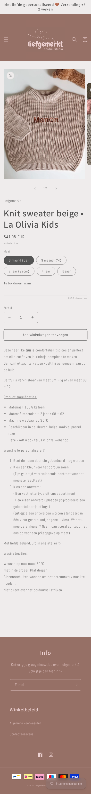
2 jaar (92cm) (19, 271)
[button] (6, 39)
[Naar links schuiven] (35, 188)
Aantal (8, 308)
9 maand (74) (51, 260)
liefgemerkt (40, 785)
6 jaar (66, 271)
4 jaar (46, 271)
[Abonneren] (75, 685)
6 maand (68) (19, 260)
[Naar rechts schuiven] (56, 188)
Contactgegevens (21, 734)
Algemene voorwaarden (25, 723)
